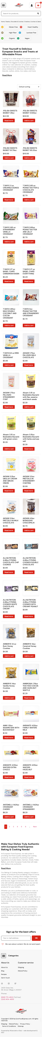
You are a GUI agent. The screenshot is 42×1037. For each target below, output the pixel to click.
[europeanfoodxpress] (9, 983)
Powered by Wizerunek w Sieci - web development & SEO (19, 1032)
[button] (3, 5)
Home (3, 21)
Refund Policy (22, 971)
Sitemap (21, 1026)
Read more (9, 121)
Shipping (21, 967)
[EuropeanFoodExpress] (2, 983)
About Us (4, 967)
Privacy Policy (25, 1024)
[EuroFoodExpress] (16, 983)
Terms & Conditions (9, 1026)
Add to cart (28, 121)
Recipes (4, 974)
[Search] (38, 13)
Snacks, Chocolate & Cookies (14, 21)
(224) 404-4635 (7, 999)
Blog (2, 971)
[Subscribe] (36, 938)
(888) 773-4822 (7, 997)
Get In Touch (5, 978)
